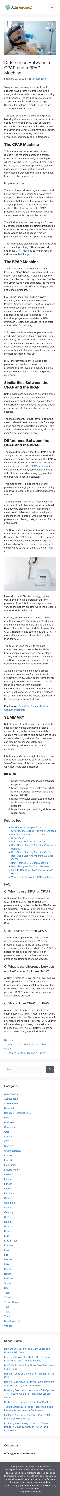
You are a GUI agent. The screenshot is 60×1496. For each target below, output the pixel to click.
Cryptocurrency (12, 1150)
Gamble (8, 1198)
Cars (6, 1131)
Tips (6, 1307)
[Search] (50, 1069)
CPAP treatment (40, 466)
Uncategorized (12, 1321)
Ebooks (8, 1155)
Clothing (8, 1146)
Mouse (8, 1259)
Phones (8, 1269)
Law (6, 1250)
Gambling (9, 1202)
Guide (7, 1217)
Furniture (9, 1193)
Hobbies (9, 1226)
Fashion (8, 1174)
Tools (7, 1311)
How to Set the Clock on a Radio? (27, 1053)
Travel (7, 1316)
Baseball (9, 1108)
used (24, 162)
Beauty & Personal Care (17, 1113)
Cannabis (9, 1127)
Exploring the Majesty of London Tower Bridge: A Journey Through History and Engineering (26, 1427)
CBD (6, 1141)
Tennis (8, 1297)
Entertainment (12, 1169)
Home (7, 1231)
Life (6, 1254)
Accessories (11, 1094)
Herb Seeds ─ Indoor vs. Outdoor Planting (27, 1402)
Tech (7, 1292)
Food (7, 1188)
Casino (8, 1136)
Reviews (9, 1278)
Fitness (8, 1183)
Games (8, 1207)
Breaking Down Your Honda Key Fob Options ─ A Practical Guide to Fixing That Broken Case (29, 1394)
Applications (11, 1098)
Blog (10, 1040)
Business (9, 1122)
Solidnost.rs (35, 1491)
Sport (7, 1288)
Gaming (8, 1212)
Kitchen (8, 1245)
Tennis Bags (11, 1302)
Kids (6, 1236)
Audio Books (11, 1103)
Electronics (10, 1165)
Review (8, 1273)
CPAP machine (24, 250)
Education (9, 1160)
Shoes (7, 1283)
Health (8, 1221)
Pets (6, 1264)
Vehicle (8, 1325)
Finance (8, 1179)
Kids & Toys (10, 1240)
